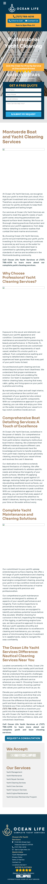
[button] (1, 2)
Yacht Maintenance (14, 776)
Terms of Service (18, 860)
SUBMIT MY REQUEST (24, 114)
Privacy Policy (17, 857)
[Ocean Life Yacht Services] (23, 830)
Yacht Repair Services (15, 779)
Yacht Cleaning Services (16, 783)
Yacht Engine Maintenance (17, 793)
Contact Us (32, 21)
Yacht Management (14, 772)
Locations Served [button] (19, 865)
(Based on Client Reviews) (23, 76)
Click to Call (17, 21)
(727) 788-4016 (24, 16)
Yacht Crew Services (15, 786)
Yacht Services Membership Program (22, 797)
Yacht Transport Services (17, 790)
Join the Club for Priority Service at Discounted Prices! (23, 67)
